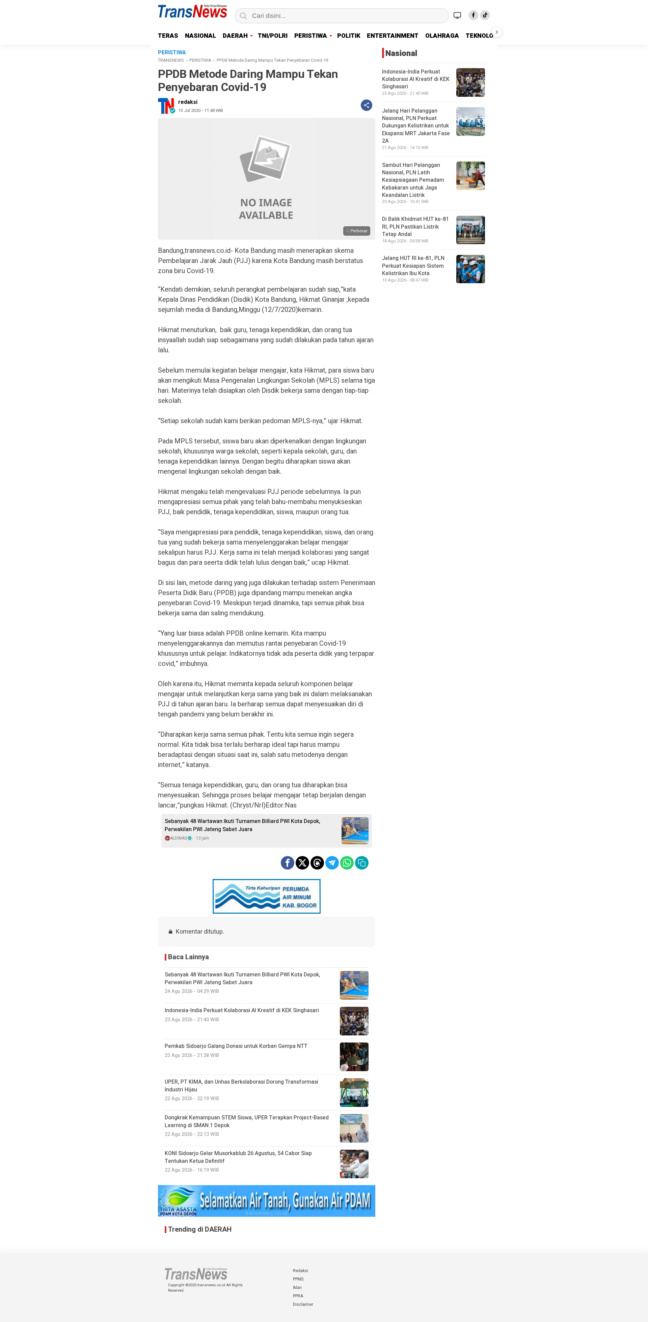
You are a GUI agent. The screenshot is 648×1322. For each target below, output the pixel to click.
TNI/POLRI (273, 35)
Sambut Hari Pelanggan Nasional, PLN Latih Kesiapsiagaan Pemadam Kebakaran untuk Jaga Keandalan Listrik (413, 180)
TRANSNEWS (171, 60)
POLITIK (348, 35)
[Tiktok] (485, 15)
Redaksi (300, 1271)
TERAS (168, 35)
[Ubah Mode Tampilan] (458, 15)
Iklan (297, 1288)
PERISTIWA (310, 35)
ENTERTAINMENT (392, 35)
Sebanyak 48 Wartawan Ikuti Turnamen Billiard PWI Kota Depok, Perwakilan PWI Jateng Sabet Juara (242, 825)
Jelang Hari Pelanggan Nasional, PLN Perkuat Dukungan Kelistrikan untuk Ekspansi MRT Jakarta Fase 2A (416, 126)
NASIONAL (200, 35)
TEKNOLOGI (483, 35)
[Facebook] (473, 15)
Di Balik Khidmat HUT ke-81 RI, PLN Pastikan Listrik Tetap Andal (415, 227)
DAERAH (235, 35)
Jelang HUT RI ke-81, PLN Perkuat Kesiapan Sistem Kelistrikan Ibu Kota (413, 266)
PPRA (298, 1296)
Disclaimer (303, 1304)
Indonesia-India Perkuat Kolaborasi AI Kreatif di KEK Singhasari (416, 79)
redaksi (187, 102)
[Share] (366, 105)
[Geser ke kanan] (497, 32)
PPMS (298, 1279)
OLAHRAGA (442, 35)
